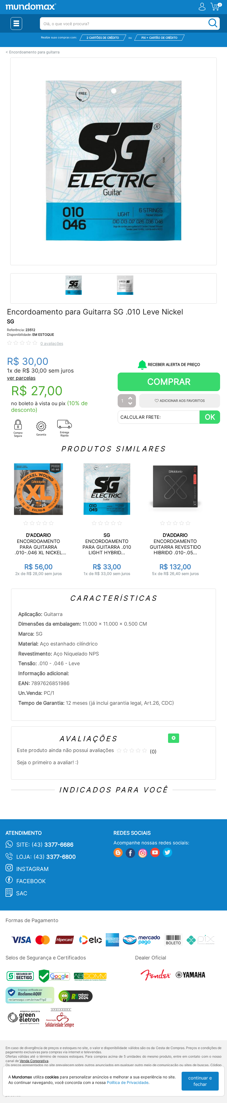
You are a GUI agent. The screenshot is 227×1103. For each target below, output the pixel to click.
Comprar (168, 381)
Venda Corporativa (34, 1061)
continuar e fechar (200, 1081)
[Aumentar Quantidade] (130, 398)
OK (210, 417)
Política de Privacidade (127, 1082)
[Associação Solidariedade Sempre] (61, 1019)
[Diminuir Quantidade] (130, 403)
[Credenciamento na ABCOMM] (91, 977)
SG (10, 321)
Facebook (31, 881)
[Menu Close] (16, 23)
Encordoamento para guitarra (34, 52)
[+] (173, 738)
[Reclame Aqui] (31, 997)
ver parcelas (21, 378)
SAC (21, 893)
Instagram (32, 869)
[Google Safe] (56, 977)
